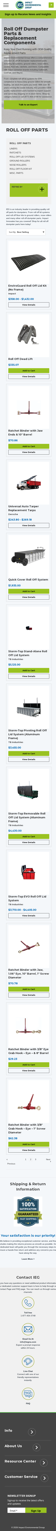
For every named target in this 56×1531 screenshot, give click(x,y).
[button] (29, 190)
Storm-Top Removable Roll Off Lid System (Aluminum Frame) (27, 817)
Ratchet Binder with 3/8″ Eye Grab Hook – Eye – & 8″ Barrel (28, 1051)
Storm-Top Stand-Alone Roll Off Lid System (27, 653)
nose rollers (46, 215)
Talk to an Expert (28, 104)
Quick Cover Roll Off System (28, 579)
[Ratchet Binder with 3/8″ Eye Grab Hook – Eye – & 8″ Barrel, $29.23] (28, 1026)
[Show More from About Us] (36, 1448)
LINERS (13, 148)
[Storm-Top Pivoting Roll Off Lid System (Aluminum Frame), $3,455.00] (28, 707)
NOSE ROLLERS (18, 165)
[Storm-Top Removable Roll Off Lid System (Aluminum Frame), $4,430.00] (28, 790)
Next (48, 1159)
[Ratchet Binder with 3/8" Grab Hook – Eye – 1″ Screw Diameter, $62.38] (28, 1101)
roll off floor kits (17, 215)
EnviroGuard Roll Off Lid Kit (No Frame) (27, 287)
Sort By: (12, 232)
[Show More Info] (31, 1433)
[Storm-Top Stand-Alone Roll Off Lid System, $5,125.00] (28, 628)
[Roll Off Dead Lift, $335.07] (28, 335)
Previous (11, 1164)
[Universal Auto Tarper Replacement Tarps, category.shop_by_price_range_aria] (28, 483)
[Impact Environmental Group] (28, 5)
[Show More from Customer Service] (44, 1479)
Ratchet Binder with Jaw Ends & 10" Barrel (25, 432)
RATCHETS (15, 152)
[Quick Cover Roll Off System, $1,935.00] (28, 556)
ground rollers (33, 215)
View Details (28, 305)
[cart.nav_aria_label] (51, 5)
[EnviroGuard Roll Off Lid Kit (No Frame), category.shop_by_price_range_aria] (28, 262)
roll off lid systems (41, 212)
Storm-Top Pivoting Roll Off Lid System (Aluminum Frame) (27, 734)
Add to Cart (29, 370)
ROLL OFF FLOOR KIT (21, 169)
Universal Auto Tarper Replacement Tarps (23, 508)
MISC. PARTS (16, 173)
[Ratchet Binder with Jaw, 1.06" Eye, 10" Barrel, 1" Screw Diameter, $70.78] (28, 946)
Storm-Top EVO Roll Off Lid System (27, 898)
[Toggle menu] (6, 5)
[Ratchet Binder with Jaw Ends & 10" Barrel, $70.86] (28, 407)
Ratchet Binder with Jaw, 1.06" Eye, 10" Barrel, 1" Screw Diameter (28, 973)
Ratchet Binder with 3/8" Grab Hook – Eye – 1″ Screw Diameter (27, 1128)
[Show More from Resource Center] (43, 1463)
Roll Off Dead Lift (20, 359)
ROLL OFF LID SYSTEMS (22, 157)
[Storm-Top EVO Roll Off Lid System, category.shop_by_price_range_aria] (28, 873)
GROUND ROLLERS (20, 161)
